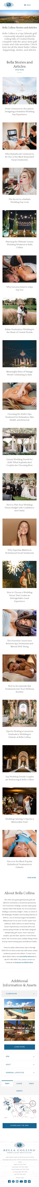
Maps (7, 1083)
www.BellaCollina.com (27, 956)
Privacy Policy (20, 1177)
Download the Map (19, 1125)
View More (19, 70)
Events (19, 1091)
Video (31, 1083)
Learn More (19, 1047)
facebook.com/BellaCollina (24, 962)
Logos (19, 1083)
